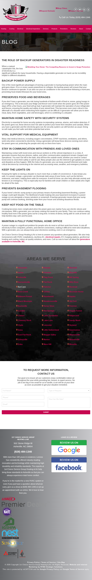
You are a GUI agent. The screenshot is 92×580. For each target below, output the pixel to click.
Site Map (61, 562)
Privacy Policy (33, 562)
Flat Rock (47, 282)
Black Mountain (25, 301)
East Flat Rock (24, 335)
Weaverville (74, 339)
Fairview (47, 273)
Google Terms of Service (73, 569)
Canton (21, 316)
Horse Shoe (48, 306)
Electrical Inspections (33, 29)
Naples (72, 296)
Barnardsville (24, 282)
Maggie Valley (49, 335)
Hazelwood (48, 296)
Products (54, 29)
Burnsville (22, 306)
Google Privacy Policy (49, 569)
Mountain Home (76, 292)
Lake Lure (48, 320)
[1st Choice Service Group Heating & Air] (15, 12)
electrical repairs (52, 237)
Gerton (46, 292)
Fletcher (47, 287)
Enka (20, 344)
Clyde (20, 325)
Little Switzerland (51, 330)
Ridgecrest (74, 316)
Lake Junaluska (50, 316)
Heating (3, 29)
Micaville (73, 273)
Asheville (22, 277)
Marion (46, 339)
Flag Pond (48, 277)
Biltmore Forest (25, 296)
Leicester (47, 325)
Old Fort (72, 301)
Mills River (73, 282)
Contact (88, 29)
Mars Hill (47, 344)
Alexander (22, 268)
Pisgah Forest (75, 311)
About (81, 29)
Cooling (11, 29)
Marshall (73, 268)
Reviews (73, 29)
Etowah (46, 268)
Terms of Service (48, 562)
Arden (20, 273)
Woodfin (73, 344)
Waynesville (74, 335)
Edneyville (22, 339)
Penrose (73, 306)
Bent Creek (23, 292)
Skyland (73, 325)
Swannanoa (74, 330)
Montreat (73, 287)
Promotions (64, 29)
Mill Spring (74, 277)
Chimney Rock (24, 320)
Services (46, 29)
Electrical (20, 29)
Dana (20, 330)
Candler (21, 311)
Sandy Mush (74, 320)
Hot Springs (48, 311)
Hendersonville (50, 301)
